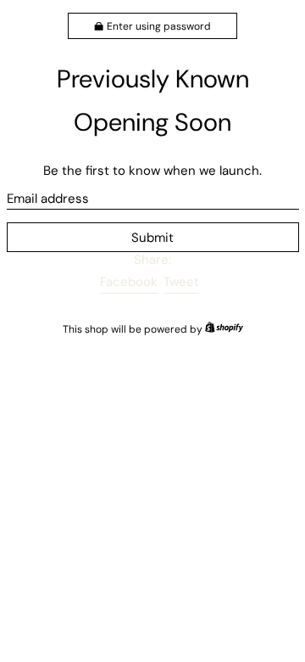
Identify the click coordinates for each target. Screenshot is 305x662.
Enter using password (159, 26)
